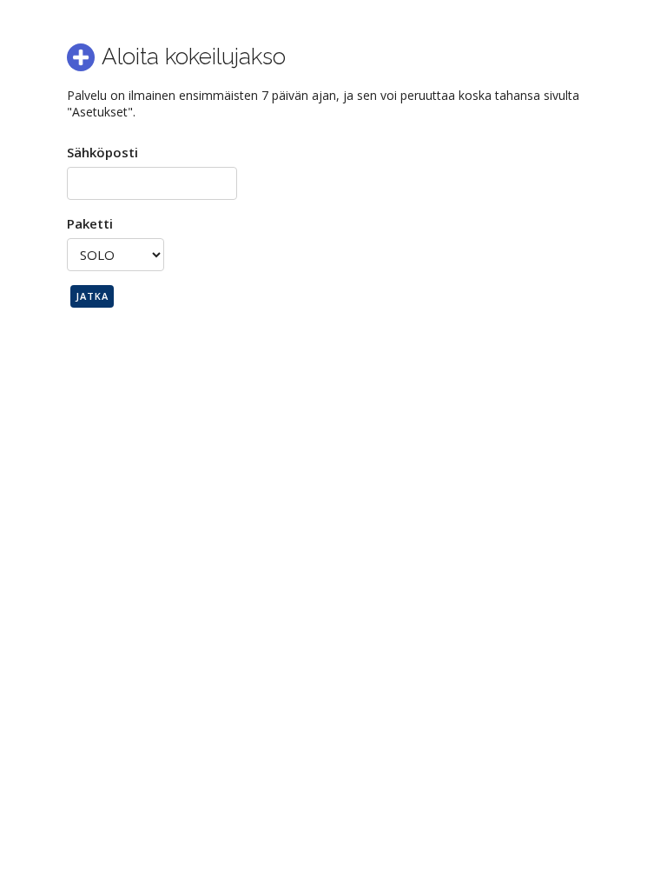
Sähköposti (102, 152)
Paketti (90, 223)
